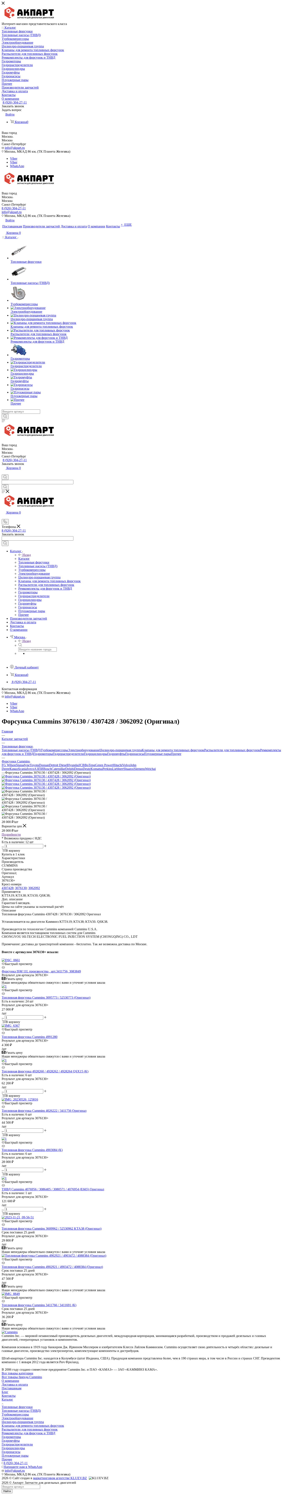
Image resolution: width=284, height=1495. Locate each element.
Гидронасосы (134, 754)
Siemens (139, 769)
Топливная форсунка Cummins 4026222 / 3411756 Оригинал (44, 1110)
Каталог (24, 558)
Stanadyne (23, 765)
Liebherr (117, 769)
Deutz (87, 769)
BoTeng (90, 765)
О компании (10, 1381)
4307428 (7, 888)
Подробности (11, 834)
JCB (82, 765)
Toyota (34, 765)
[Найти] (5, 416)
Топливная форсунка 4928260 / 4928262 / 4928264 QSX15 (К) (45, 1071)
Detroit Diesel (58, 765)
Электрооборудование (84, 750)
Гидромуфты (116, 754)
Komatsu (96, 769)
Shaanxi (128, 769)
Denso (78, 769)
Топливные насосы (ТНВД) (21, 750)
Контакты (9, 1395)
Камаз (14, 769)
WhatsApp (17, 166)
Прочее (176, 754)
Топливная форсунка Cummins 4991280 (29, 1037)
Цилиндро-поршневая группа (121, 750)
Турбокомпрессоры (54, 750)
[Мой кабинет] (3, 472)
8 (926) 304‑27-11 (15, 102)
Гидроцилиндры (95, 754)
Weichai (150, 769)
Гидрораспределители (68, 754)
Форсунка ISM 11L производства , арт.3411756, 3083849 (41, 971)
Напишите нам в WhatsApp (23, 1467)
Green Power (104, 765)
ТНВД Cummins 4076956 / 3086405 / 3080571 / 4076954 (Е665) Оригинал (53, 1189)
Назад (26, 555)
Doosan (44, 765)
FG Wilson (9, 765)
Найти (7, 1491)
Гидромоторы (43, 754)
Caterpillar (58, 769)
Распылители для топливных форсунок (232, 750)
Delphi (69, 769)
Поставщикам (11, 1388)
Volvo (126, 765)
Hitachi (117, 765)
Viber (13, 158)
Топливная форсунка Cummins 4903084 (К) (32, 1150)
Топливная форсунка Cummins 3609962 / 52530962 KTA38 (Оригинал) (51, 1228)
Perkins (107, 769)
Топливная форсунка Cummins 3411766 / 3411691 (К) (39, 1305)
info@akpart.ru (15, 148)
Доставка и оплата (15, 1384)
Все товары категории (17, 1373)
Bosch (47, 769)
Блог (5, 1392)
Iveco (30, 769)
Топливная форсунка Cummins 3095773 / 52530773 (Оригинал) (46, 997)
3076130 (21, 888)
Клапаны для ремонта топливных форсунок (173, 750)
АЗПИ (38, 769)
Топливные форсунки (17, 1407)
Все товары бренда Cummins (22, 1377)
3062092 (34, 888)
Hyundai (73, 765)
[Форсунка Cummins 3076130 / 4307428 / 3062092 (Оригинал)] (46, 776)
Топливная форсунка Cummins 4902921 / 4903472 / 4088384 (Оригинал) (52, 1267)
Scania (22, 769)
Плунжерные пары (157, 754)
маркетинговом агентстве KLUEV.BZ (60, 1478)
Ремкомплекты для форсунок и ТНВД (28, 1433)
